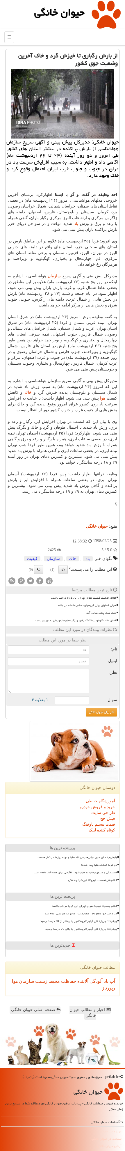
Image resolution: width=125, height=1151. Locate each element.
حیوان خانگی (59, 12)
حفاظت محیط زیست (55, 981)
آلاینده (82, 981)
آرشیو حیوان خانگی (109, 1146)
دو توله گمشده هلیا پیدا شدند (99, 865)
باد (76, 223)
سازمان (54, 276)
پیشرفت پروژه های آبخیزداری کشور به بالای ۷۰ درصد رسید (81, 929)
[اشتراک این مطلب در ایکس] (30, 580)
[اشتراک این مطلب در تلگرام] (49, 580)
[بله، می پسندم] (63, 569)
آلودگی (95, 981)
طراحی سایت (103, 813)
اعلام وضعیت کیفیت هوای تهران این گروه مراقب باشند (83, 598)
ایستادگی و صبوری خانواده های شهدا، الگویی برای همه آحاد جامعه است (75, 872)
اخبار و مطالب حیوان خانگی (87, 1013)
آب (111, 981)
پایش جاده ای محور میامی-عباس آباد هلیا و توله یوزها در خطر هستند (77, 857)
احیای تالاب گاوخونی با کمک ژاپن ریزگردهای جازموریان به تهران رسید (75, 620)
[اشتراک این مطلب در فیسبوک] (40, 580)
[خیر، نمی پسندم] (38, 569)
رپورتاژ (108, 987)
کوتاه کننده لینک (102, 830)
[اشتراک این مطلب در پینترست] (21, 580)
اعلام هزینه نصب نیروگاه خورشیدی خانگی (92, 880)
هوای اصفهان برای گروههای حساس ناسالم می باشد (86, 605)
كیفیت (32, 558)
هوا (102, 398)
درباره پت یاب (112, 1131)
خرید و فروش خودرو (97, 807)
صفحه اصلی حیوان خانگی (33, 1010)
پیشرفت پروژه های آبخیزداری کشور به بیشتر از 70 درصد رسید (78, 921)
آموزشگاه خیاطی (100, 801)
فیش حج (107, 818)
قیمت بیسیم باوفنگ (98, 824)
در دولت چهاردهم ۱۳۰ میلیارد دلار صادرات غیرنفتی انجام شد (81, 913)
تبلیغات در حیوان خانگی (107, 1139)
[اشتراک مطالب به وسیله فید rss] (12, 580)
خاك (28, 392)
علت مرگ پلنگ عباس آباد (101, 613)
